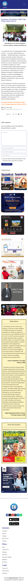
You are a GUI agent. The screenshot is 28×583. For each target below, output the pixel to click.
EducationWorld (13, 578)
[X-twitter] (10, 515)
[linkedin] (18, 114)
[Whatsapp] (21, 515)
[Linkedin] (18, 515)
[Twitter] (14, 114)
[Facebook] (16, 114)
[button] (24, 4)
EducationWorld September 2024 (12, 109)
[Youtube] (12, 515)
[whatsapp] (21, 114)
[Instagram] (15, 515)
